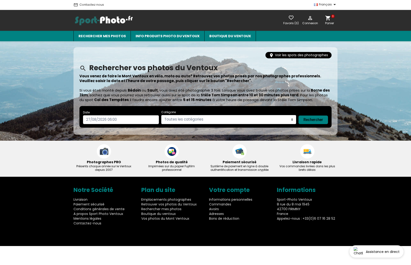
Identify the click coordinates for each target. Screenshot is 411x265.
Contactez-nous (87, 223)
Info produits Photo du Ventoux (168, 36)
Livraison (80, 199)
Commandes (220, 204)
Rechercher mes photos (102, 36)
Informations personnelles (230, 199)
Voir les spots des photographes (298, 55)
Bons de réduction (224, 218)
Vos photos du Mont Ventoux (165, 218)
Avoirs (214, 209)
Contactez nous (88, 4)
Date (86, 112)
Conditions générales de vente (99, 209)
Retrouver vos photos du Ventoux (169, 204)
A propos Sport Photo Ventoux (98, 213)
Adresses (216, 213)
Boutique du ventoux (230, 36)
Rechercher (313, 119)
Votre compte (229, 190)
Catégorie (168, 112)
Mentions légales (87, 218)
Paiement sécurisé (88, 204)
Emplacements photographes (166, 199)
